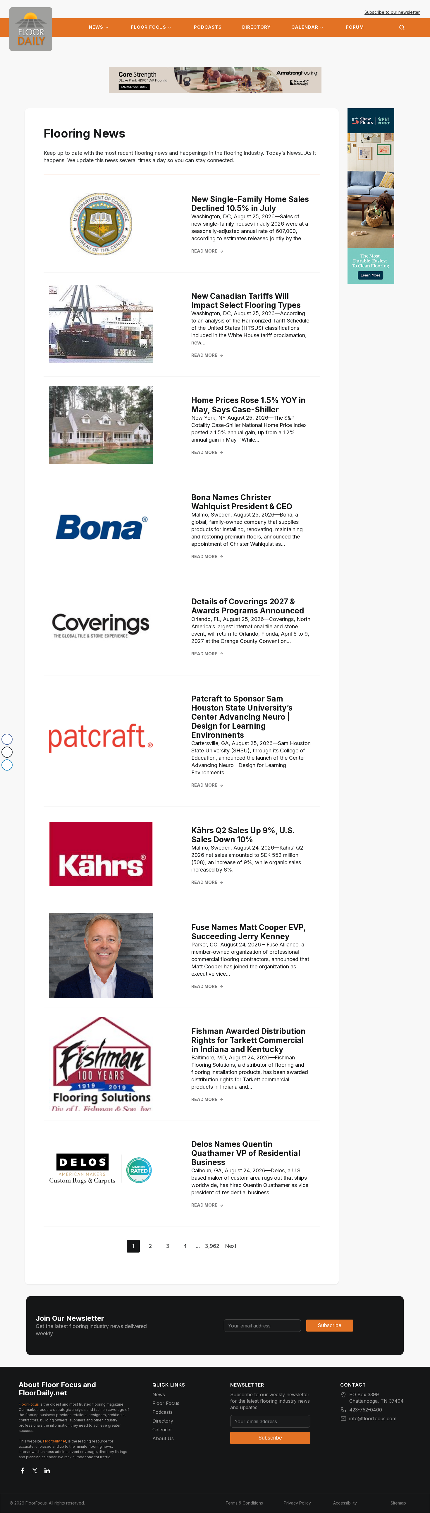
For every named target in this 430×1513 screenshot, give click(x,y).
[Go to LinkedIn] (47, 1469)
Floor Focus (148, 27)
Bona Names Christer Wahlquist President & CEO (241, 502)
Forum (355, 27)
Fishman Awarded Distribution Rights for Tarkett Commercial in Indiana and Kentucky (248, 1040)
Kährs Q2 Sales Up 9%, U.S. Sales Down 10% (242, 835)
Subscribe (329, 1325)
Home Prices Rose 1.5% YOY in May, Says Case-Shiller (248, 405)
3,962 (212, 1246)
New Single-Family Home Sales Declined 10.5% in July (250, 204)
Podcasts (208, 27)
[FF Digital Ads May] (371, 196)
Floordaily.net (54, 1441)
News (96, 27)
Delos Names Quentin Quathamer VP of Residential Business (245, 1153)
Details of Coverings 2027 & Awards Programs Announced (247, 606)
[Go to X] (35, 1469)
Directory (256, 27)
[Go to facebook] (22, 1469)
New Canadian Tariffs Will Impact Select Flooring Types (246, 300)
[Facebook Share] (7, 739)
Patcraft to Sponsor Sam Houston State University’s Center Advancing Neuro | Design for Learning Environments (242, 717)
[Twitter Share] (7, 752)
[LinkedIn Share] (7, 765)
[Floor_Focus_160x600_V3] (215, 80)
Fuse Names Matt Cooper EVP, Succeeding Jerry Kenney (248, 932)
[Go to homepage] (30, 29)
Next (230, 1246)
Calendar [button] (304, 27)
